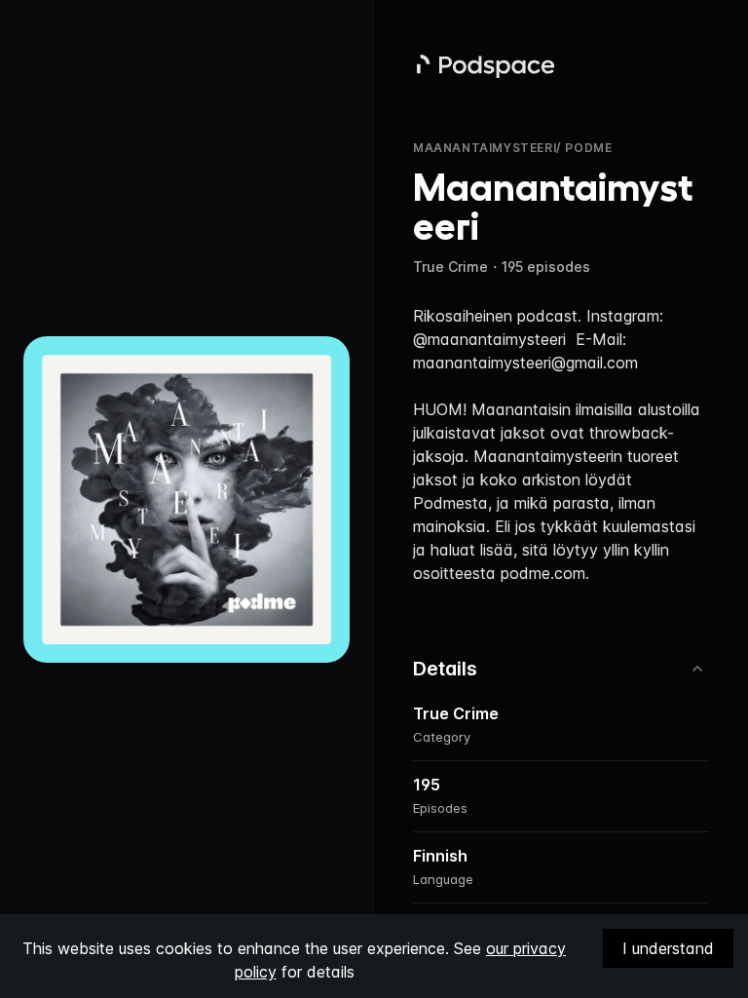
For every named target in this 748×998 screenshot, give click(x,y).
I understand (668, 948)
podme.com (543, 573)
